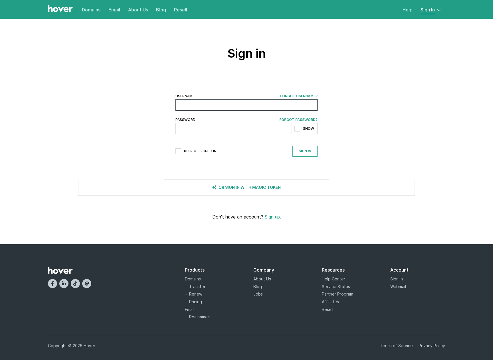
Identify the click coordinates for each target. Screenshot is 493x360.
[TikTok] (75, 283)
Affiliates (330, 301)
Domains (91, 10)
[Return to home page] (60, 9)
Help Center (333, 278)
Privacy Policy (432, 345)
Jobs (258, 294)
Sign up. (273, 217)
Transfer (197, 286)
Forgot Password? (298, 120)
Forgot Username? (299, 96)
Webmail (398, 286)
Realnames (199, 316)
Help (408, 10)
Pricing (195, 301)
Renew (195, 294)
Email (114, 10)
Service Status (336, 286)
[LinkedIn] (63, 283)
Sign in (305, 151)
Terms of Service (396, 345)
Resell (180, 10)
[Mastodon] (86, 283)
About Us (138, 10)
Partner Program (337, 294)
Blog (161, 10)
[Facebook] (52, 283)
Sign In (428, 10)
